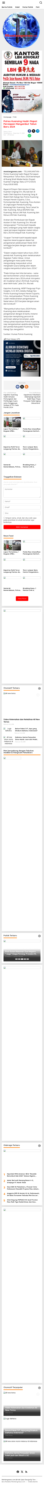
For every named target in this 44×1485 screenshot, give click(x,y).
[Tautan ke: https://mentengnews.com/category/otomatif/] (39, 688)
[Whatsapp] (29, 135)
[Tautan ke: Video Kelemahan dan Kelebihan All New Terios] (22, 704)
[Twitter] (22, 387)
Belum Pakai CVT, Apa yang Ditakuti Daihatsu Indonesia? (26, 730)
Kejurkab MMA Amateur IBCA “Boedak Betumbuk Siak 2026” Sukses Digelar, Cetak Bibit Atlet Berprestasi (21, 1175)
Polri (5, 135)
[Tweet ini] (33, 131)
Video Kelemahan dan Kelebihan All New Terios (22, 720)
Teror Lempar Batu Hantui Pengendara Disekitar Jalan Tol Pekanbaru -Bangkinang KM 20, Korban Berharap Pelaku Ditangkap (30, 448)
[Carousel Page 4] (25, 959)
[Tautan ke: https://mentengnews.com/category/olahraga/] (39, 1145)
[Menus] (4, 2)
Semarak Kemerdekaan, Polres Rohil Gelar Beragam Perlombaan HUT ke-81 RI (12, 466)
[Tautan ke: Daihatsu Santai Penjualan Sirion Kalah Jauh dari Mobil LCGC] (8, 740)
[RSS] (26, 387)
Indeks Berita (33, 1482)
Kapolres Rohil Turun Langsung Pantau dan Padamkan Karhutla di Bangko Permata (12, 448)
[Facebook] (17, 387)
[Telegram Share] (37, 131)
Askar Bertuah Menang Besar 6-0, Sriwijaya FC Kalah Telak (20, 1181)
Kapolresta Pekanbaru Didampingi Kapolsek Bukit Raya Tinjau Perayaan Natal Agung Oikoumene (31, 398)
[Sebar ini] (29, 131)
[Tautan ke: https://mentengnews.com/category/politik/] (39, 936)
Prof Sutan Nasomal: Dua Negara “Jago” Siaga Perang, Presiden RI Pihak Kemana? (20, 952)
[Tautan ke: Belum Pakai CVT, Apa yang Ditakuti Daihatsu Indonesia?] (8, 729)
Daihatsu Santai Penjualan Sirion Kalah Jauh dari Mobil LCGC (26, 738)
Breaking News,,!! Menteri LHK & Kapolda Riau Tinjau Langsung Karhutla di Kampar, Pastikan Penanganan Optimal (31, 466)
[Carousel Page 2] (19, 959)
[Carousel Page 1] (16, 959)
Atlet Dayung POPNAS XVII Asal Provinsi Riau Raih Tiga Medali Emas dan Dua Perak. (22, 1201)
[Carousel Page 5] (28, 959)
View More (22, 598)
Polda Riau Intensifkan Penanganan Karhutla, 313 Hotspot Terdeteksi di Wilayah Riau (31, 430)
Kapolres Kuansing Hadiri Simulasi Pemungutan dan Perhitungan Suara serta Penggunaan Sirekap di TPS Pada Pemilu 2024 (11, 400)
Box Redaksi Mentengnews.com (13, 1482)
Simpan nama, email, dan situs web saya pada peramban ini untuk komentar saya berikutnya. (20, 520)
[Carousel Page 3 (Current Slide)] (22, 959)
